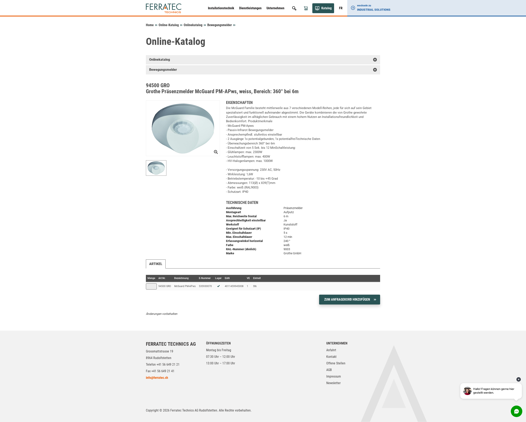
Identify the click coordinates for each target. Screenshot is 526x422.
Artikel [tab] (155, 264)
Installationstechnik (221, 8)
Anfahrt (331, 350)
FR (341, 8)
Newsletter (333, 383)
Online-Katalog (169, 25)
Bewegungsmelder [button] (163, 70)
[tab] (263, 59)
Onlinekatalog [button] (159, 60)
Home (150, 25)
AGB (329, 370)
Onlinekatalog (193, 25)
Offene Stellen (335, 363)
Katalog (326, 8)
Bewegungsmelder (219, 25)
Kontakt (331, 357)
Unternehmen (275, 8)
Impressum (333, 376)
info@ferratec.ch (157, 378)
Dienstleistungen (250, 8)
